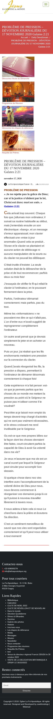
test (9, 652)
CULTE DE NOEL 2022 (17, 606)
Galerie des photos (15, 622)
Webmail (26, 707)
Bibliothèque (12, 600)
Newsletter (12, 641)
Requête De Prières (15, 649)
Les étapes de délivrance (18, 630)
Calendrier (11, 603)
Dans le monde (14, 611)
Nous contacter (14, 643)
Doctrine (11, 619)
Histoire (10, 624)
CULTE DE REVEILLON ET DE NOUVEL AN (26, 608)
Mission (10, 638)
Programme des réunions (18, 646)
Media (10, 633)
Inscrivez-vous (13, 627)
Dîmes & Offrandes (15, 616)
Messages (11, 635)
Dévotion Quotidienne (16, 614)
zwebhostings (43, 704)
